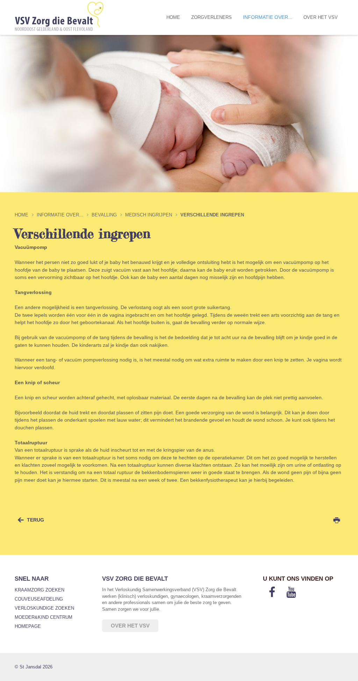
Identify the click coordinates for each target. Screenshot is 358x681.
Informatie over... (267, 17)
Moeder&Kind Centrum (43, 617)
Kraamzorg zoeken (39, 590)
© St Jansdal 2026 (33, 666)
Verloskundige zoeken (44, 608)
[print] (336, 520)
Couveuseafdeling (39, 599)
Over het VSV (320, 17)
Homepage (28, 626)
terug (35, 520)
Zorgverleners (211, 17)
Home (173, 17)
